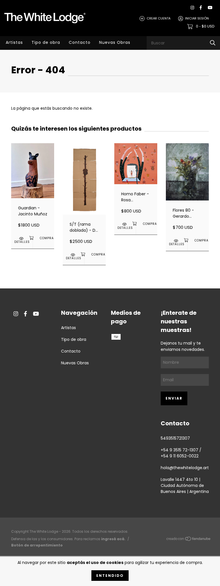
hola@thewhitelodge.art (185, 468)
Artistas (14, 42)
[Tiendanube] (189, 540)
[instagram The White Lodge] (192, 7)
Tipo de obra (46, 42)
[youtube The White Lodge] (210, 7)
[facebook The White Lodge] (200, 7)
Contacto (80, 42)
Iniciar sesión (197, 18)
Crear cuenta (158, 18)
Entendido (110, 575)
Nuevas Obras (114, 42)
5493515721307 (175, 438)
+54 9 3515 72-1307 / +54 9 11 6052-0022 (181, 453)
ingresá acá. (113, 538)
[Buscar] (213, 43)
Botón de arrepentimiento (37, 545)
